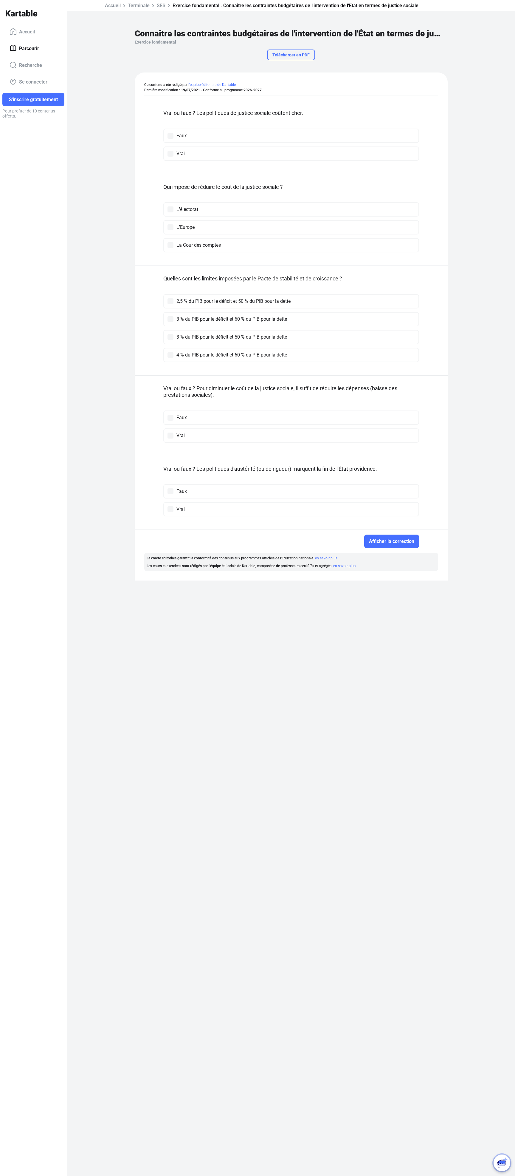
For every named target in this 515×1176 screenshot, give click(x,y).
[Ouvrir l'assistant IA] (502, 1163)
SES (161, 5)
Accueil (27, 31)
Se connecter (33, 81)
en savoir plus (326, 558)
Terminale (139, 5)
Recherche (30, 65)
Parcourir (29, 48)
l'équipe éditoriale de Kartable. (212, 85)
